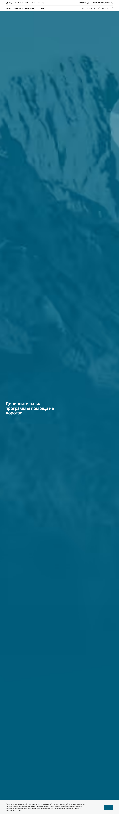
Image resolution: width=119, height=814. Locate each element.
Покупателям (18, 8)
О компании (40, 8)
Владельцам (29, 8)
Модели (8, 8)
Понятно (108, 807)
